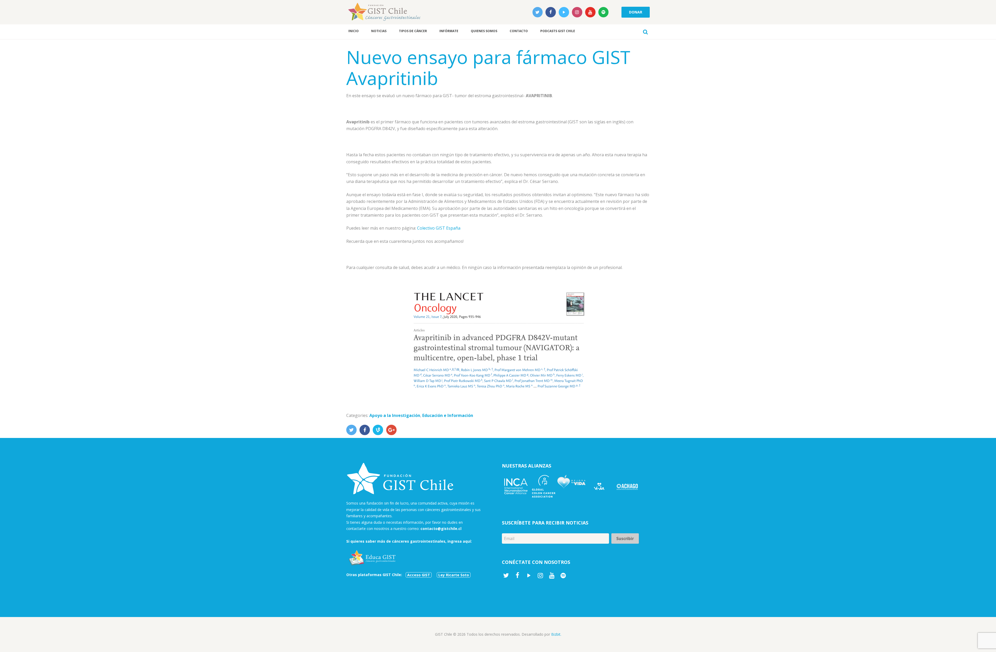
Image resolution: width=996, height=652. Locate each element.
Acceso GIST (418, 574)
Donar (635, 12)
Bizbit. (556, 634)
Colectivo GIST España (438, 228)
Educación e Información (447, 415)
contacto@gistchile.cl (440, 528)
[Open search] (645, 32)
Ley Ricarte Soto (453, 574)
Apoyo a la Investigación (394, 415)
